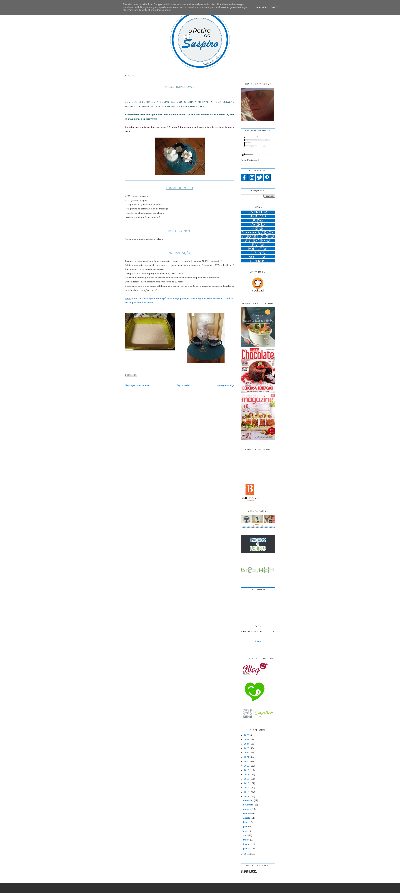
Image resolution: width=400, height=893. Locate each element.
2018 (246, 770)
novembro (248, 804)
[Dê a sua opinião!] (129, 375)
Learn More (261, 7)
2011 (246, 854)
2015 (246, 783)
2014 (246, 787)
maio (245, 831)
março (246, 839)
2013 (246, 792)
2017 (246, 774)
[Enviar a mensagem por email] (126, 375)
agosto (246, 818)
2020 (246, 761)
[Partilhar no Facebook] (135, 375)
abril (245, 835)
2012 (246, 796)
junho (246, 826)
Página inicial (183, 385)
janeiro (246, 848)
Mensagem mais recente (137, 385)
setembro (248, 813)
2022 (246, 752)
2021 (246, 757)
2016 (246, 779)
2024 (246, 744)
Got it (274, 7)
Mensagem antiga (225, 385)
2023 (246, 748)
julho (245, 822)
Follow (258, 641)
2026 (246, 735)
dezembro (248, 800)
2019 (246, 766)
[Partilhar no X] (132, 375)
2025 (246, 739)
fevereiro (247, 844)
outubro (247, 809)
